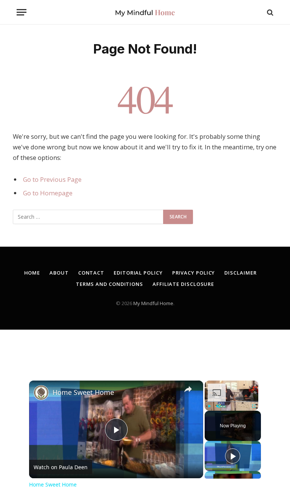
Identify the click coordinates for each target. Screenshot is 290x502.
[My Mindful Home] (145, 12)
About (59, 272)
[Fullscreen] (253, 406)
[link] (41, 392)
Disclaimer (240, 272)
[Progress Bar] (231, 401)
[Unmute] (218, 406)
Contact (91, 272)
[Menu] (21, 12)
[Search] (269, 12)
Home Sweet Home (83, 392)
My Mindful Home (153, 303)
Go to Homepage (47, 193)
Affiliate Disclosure (183, 284)
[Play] (209, 406)
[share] (188, 389)
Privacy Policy (193, 272)
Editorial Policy (138, 272)
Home (32, 272)
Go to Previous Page (52, 179)
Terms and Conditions (109, 284)
